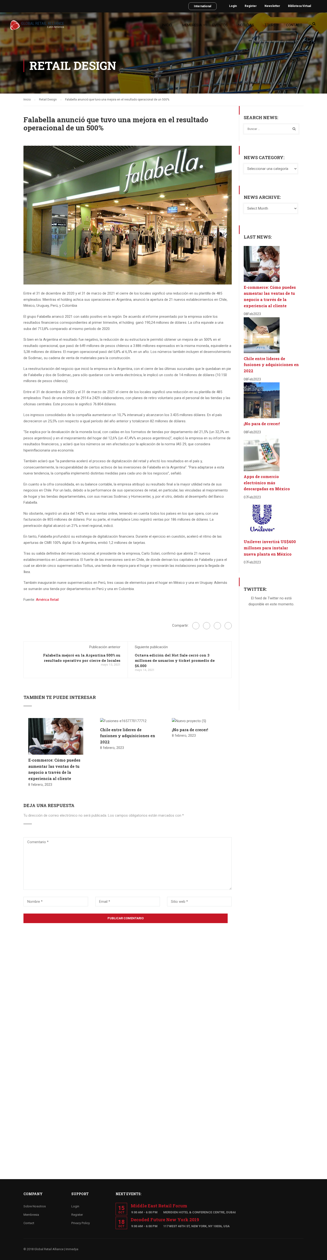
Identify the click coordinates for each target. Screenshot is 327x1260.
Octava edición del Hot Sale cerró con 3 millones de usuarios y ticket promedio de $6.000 (175, 660)
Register (251, 6)
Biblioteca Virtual (299, 6)
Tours (270, 25)
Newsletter (272, 6)
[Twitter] (217, 625)
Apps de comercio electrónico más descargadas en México (267, 482)
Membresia (192, 25)
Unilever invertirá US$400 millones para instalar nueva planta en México (270, 547)
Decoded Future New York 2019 (165, 1219)
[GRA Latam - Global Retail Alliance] (37, 27)
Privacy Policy (80, 1223)
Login (233, 6)
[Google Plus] (206, 625)
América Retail (47, 599)
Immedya (72, 1249)
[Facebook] (195, 625)
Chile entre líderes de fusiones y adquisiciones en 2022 (127, 735)
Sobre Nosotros (34, 1206)
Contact (294, 25)
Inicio (167, 25)
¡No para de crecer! (190, 729)
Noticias (246, 25)
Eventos (220, 25)
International (202, 6)
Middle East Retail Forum (159, 1206)
